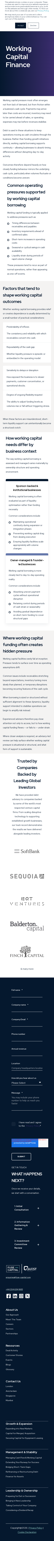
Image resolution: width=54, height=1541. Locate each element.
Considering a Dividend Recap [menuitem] (19, 1510)
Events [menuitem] (9, 1360)
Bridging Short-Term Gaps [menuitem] (18, 1467)
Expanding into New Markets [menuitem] (19, 1428)
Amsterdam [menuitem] (11, 1391)
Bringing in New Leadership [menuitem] (18, 1500)
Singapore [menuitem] (10, 1395)
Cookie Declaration (27, 1532)
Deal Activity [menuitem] (12, 1350)
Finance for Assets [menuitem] (15, 1476)
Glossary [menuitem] (10, 1369)
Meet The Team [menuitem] (13, 1319)
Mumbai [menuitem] (9, 1400)
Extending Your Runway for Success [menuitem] (22, 1462)
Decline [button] (33, 25)
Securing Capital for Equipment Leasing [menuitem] (24, 1438)
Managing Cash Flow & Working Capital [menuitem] (24, 1457)
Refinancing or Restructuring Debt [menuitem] (22, 1471)
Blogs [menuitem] (8, 1364)
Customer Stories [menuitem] (14, 1355)
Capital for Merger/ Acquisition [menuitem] (20, 1433)
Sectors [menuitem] (9, 1329)
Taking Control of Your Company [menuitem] (21, 1505)
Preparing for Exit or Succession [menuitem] (21, 1496)
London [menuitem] (9, 1386)
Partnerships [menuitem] (12, 1333)
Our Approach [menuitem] (12, 1314)
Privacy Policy (43, 11)
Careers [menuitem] (9, 1324)
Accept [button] (21, 25)
